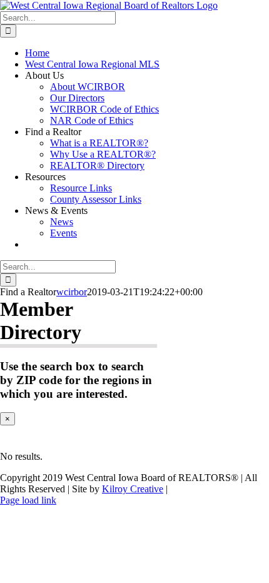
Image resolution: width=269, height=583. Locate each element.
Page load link (28, 500)
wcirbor (71, 291)
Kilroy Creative (132, 489)
